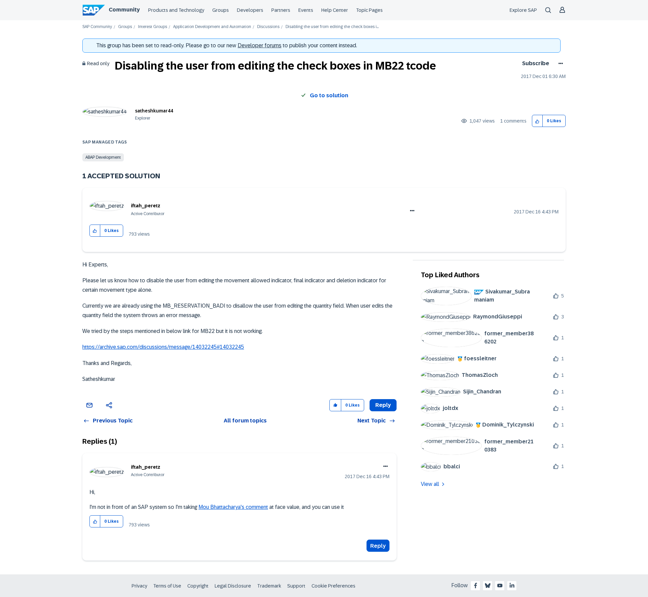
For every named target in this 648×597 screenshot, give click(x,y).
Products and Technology (176, 10)
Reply (378, 546)
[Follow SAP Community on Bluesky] (487, 585)
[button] (537, 121)
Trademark (269, 586)
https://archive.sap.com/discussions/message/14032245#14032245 (163, 347)
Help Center (334, 10)
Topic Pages (369, 10)
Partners (280, 10)
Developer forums (259, 45)
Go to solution (329, 95)
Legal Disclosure (233, 586)
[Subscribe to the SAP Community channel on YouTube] (500, 585)
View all (430, 484)
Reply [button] (383, 405)
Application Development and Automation (212, 27)
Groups (220, 10)
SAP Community (97, 27)
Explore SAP (523, 10)
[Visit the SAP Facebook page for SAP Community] (475, 585)
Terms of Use (167, 586)
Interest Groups (152, 27)
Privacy (139, 586)
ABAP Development (103, 157)
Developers (250, 10)
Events (305, 10)
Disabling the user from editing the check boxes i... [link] (332, 27)
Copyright (198, 586)
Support (296, 586)
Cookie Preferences (333, 586)
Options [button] (559, 63)
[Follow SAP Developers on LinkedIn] (512, 585)
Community (124, 9)
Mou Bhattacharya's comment (233, 507)
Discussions (268, 27)
